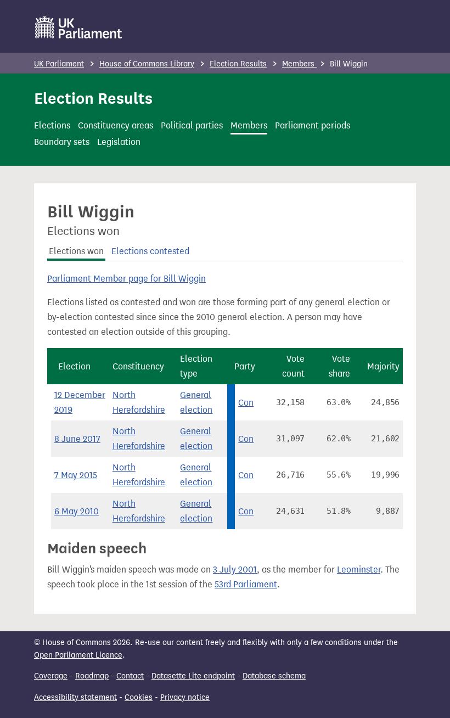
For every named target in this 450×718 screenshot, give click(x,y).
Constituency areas (115, 125)
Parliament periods (312, 125)
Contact (130, 676)
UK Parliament (59, 64)
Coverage (51, 676)
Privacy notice (185, 697)
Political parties (192, 125)
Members (299, 64)
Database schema (274, 676)
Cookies (139, 697)
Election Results (238, 64)
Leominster (358, 569)
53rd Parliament (246, 584)
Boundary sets (61, 142)
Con (246, 402)
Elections (52, 125)
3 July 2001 (235, 569)
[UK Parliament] (78, 27)
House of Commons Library (146, 64)
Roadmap (92, 676)
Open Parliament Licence (78, 655)
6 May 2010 (76, 511)
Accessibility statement (75, 697)
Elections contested (150, 251)
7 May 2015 (75, 475)
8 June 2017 (77, 439)
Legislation (118, 142)
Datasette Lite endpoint (193, 676)
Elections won (76, 251)
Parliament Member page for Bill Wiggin (126, 278)
